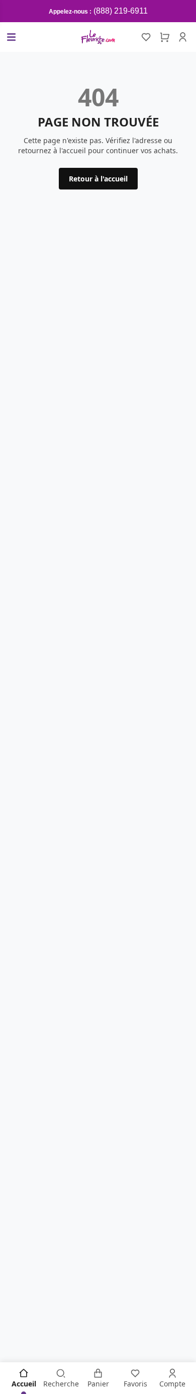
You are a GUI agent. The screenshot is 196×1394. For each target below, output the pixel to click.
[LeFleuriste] (97, 37)
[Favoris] (146, 37)
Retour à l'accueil (98, 178)
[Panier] (164, 37)
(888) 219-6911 (120, 11)
